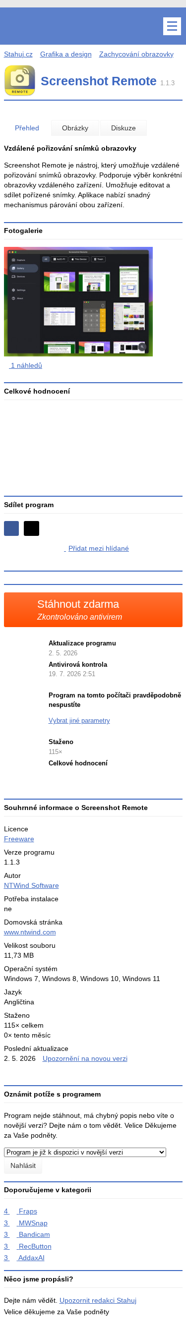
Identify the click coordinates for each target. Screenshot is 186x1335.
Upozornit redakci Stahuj (98, 1300)
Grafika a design (66, 54)
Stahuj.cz (18, 54)
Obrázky (75, 128)
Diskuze (123, 128)
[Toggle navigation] (172, 26)
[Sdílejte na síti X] (31, 528)
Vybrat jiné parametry (79, 720)
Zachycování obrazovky (136, 54)
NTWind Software (31, 885)
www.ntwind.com (30, 932)
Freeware (19, 839)
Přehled (27, 128)
